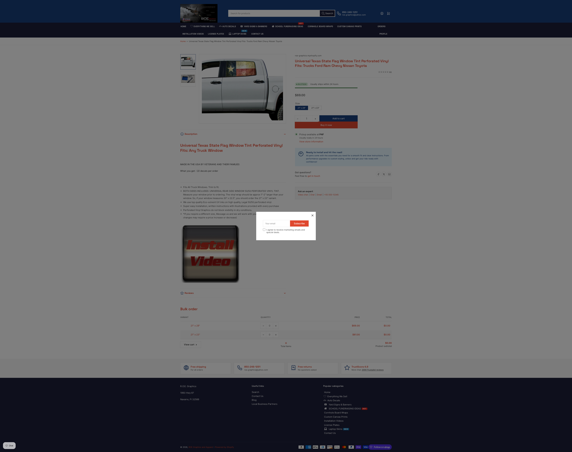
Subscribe (299, 223)
